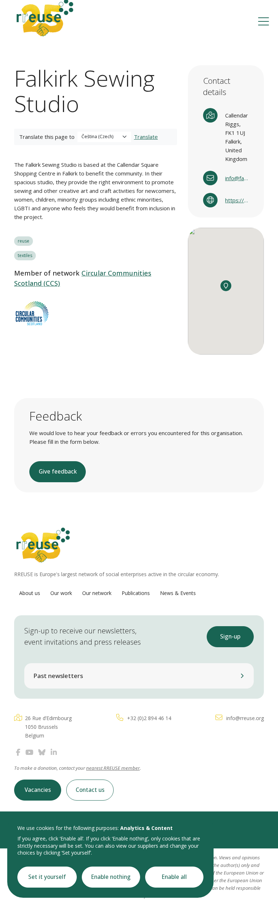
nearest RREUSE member (113, 768)
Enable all (174, 877)
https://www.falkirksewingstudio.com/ (237, 200)
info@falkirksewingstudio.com (237, 178)
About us (29, 593)
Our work (61, 593)
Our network (96, 593)
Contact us (90, 790)
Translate (146, 136)
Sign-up (230, 636)
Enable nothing (111, 877)
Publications (136, 593)
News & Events (178, 593)
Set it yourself (47, 877)
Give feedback (58, 471)
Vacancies (38, 790)
